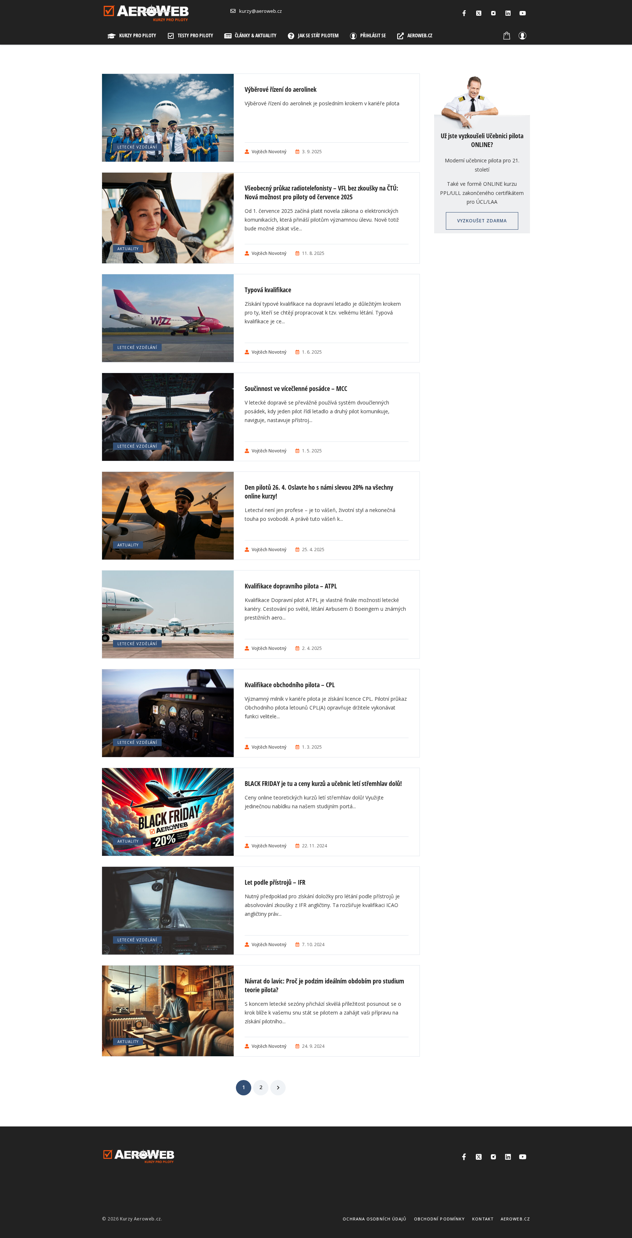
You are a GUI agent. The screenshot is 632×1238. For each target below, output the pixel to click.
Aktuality (128, 248)
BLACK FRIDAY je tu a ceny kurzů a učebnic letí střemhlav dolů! (323, 783)
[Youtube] (522, 13)
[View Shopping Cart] (507, 35)
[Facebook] (464, 13)
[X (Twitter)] (478, 13)
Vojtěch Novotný (269, 151)
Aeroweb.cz (515, 1219)
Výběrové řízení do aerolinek (280, 89)
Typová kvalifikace (268, 289)
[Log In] (522, 35)
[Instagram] (493, 13)
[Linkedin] (508, 13)
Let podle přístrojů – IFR (275, 882)
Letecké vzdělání (137, 147)
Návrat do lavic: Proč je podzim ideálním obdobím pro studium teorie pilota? (324, 985)
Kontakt (482, 1219)
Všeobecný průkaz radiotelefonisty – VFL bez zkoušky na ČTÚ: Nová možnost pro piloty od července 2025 (321, 192)
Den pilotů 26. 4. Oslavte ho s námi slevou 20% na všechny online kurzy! (319, 491)
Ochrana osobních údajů (374, 1219)
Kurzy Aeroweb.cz (140, 1219)
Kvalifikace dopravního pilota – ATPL (291, 586)
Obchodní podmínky (439, 1219)
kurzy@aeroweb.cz (260, 11)
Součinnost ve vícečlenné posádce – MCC (296, 388)
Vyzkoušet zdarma (482, 221)
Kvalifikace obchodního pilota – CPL (290, 684)
